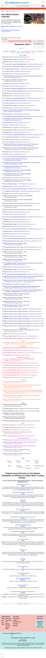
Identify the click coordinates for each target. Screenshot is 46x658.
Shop (3, 618)
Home (2, 11)
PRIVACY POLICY (29, 647)
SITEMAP (40, 647)
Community (28, 52)
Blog (3, 624)
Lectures (33, 52)
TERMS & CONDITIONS (21, 647)
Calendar (8, 616)
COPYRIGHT (7, 647)
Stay (3, 622)
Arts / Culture (6, 51)
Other (13, 52)
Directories (8, 618)
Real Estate (16, 616)
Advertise (15, 623)
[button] (26, 18)
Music (32, 51)
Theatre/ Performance (39, 51)
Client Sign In (16, 618)
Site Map (15, 625)
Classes (18, 51)
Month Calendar (41, 41)
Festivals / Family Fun (26, 51)
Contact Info (23, 639)
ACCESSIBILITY (35, 647)
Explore (4, 616)
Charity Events (13, 51)
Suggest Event (4, 41)
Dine (3, 620)
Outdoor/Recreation (20, 52)
